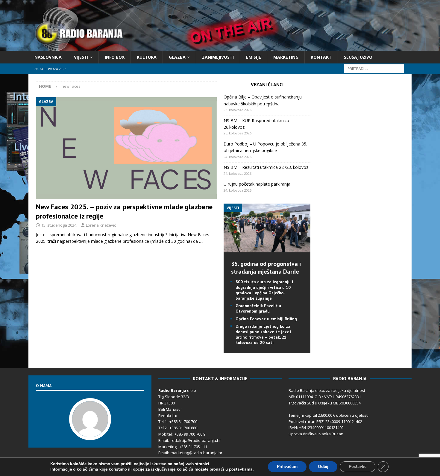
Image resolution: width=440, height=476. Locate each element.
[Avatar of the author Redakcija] (90, 433)
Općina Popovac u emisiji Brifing (266, 319)
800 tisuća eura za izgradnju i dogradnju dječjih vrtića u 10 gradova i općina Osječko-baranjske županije (264, 290)
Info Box (115, 57)
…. (201, 241)
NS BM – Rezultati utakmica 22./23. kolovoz (266, 167)
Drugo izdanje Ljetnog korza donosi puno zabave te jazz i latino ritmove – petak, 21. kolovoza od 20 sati (263, 334)
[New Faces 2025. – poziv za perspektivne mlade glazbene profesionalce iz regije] (126, 148)
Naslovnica (48, 57)
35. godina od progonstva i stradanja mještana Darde (266, 267)
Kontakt (321, 57)
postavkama (241, 469)
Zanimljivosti (218, 57)
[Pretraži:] (374, 68)
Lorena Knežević (101, 225)
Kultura (147, 57)
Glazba (177, 57)
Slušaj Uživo (358, 57)
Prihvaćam (287, 466)
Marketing (285, 57)
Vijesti (81, 57)
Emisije (253, 57)
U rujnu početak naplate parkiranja (257, 184)
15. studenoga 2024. (59, 225)
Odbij (323, 466)
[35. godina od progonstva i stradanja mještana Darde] (267, 249)
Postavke (357, 466)
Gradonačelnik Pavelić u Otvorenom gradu (258, 308)
